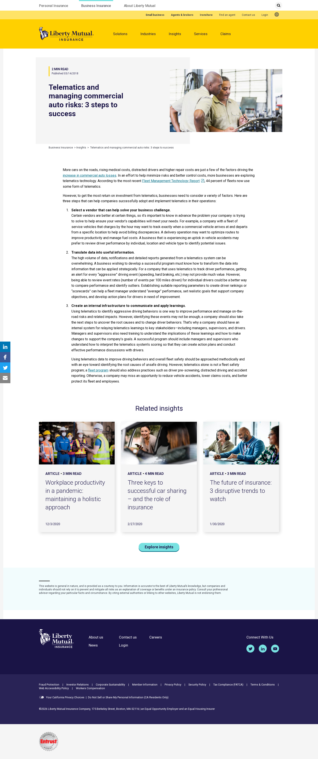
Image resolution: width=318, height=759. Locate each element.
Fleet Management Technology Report (171, 181)
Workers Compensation (90, 688)
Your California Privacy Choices (64, 697)
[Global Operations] (277, 14)
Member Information (144, 684)
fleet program (98, 370)
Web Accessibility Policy (54, 688)
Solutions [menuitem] (120, 34)
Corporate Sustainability (110, 684)
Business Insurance (96, 6)
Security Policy (197, 684)
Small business (155, 14)
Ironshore (206, 14)
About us (96, 637)
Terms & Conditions (263, 684)
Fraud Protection (49, 684)
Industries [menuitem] (148, 34)
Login (265, 14)
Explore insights (159, 547)
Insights (175, 34)
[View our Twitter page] (250, 649)
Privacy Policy (173, 684)
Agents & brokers (182, 14)
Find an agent (227, 14)
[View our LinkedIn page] (263, 649)
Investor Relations (77, 684)
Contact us (248, 14)
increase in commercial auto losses (89, 175)
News (93, 645)
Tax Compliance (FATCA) (228, 684)
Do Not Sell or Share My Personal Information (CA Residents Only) (128, 697)
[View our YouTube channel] (275, 649)
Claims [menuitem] (225, 34)
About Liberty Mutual (139, 6)
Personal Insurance (53, 6)
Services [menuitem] (200, 34)
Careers (155, 637)
